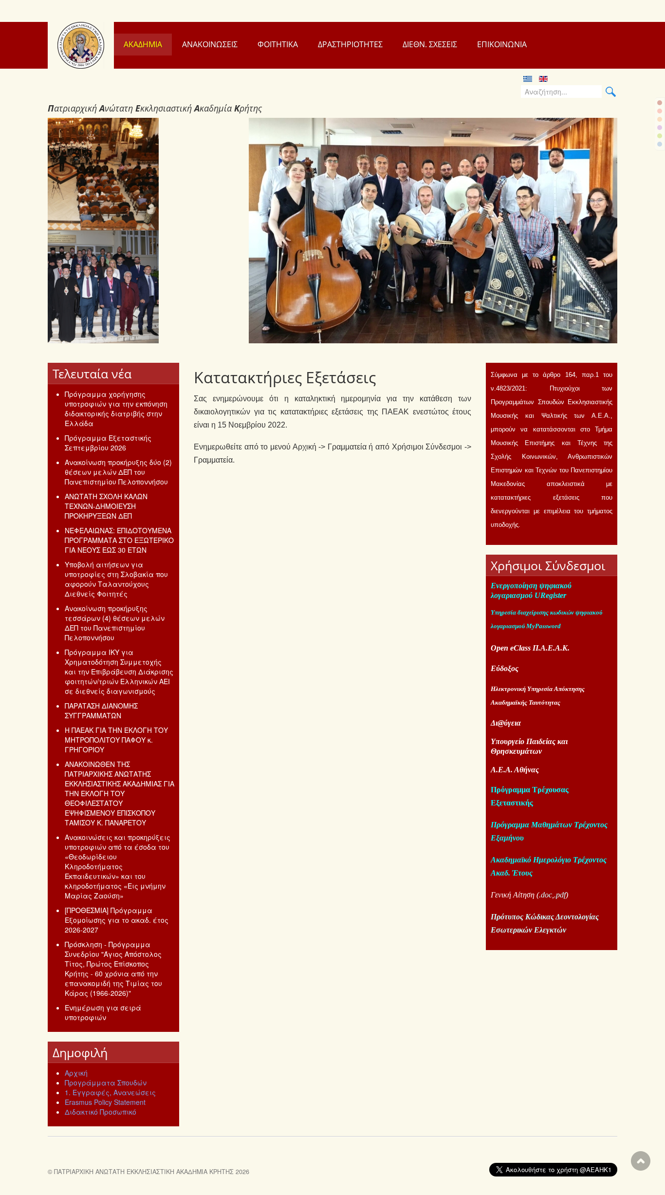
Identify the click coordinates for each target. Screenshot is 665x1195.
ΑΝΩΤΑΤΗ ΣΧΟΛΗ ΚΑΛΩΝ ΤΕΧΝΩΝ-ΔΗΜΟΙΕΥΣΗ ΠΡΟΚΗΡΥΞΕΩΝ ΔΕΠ (106, 506)
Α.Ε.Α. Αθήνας (515, 770)
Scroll (640, 1161)
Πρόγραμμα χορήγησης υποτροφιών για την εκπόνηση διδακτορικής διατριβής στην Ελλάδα (116, 408)
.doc (545, 895)
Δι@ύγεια (506, 723)
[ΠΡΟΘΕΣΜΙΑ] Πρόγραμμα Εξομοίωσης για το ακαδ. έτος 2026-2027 (116, 919)
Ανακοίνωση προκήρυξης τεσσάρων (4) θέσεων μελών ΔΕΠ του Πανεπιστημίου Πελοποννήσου (115, 622)
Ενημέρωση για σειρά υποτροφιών (103, 1012)
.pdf (560, 895)
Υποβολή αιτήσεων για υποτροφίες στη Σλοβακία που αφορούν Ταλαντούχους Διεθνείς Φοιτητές (116, 579)
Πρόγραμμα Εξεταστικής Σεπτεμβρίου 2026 (108, 442)
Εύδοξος (504, 668)
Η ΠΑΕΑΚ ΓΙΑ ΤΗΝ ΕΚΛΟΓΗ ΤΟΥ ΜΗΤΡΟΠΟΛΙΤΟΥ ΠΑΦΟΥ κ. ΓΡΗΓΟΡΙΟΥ (116, 739)
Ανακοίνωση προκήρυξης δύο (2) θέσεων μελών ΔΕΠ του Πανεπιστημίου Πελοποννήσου (118, 471)
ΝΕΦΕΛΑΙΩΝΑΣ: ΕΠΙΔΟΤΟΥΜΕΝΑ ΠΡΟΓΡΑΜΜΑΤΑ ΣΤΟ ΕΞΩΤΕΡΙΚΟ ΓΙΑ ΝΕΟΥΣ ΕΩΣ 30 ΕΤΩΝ (119, 540)
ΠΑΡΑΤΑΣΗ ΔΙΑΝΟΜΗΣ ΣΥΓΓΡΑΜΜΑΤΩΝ (101, 710)
